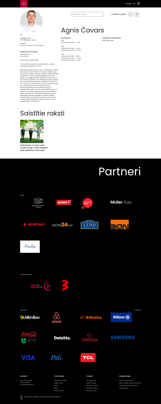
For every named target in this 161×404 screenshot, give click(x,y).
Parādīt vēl (138, 310)
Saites (56, 385)
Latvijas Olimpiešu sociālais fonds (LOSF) (130, 383)
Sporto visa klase (91, 383)
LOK (134, 4)
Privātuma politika (59, 390)
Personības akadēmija (92, 385)
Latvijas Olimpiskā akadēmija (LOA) (128, 385)
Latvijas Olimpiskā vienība (126, 380)
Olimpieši (128, 4)
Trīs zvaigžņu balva (92, 380)
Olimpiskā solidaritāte (60, 380)
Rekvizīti (56, 388)
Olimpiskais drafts (91, 390)
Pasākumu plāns (58, 383)
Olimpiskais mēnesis (92, 388)
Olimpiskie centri (123, 388)
